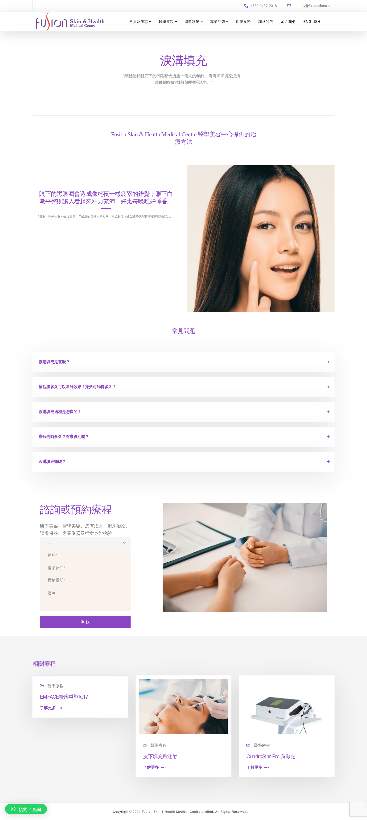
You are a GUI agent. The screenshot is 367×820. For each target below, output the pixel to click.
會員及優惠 (138, 21)
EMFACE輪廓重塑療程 (64, 696)
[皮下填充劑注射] (183, 706)
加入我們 (288, 21)
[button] (26, 809)
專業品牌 (217, 21)
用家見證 (243, 21)
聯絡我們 (265, 21)
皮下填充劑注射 (160, 756)
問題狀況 (191, 21)
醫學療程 (166, 21)
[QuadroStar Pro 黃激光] (287, 706)
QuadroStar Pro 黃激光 (270, 756)
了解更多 (48, 708)
